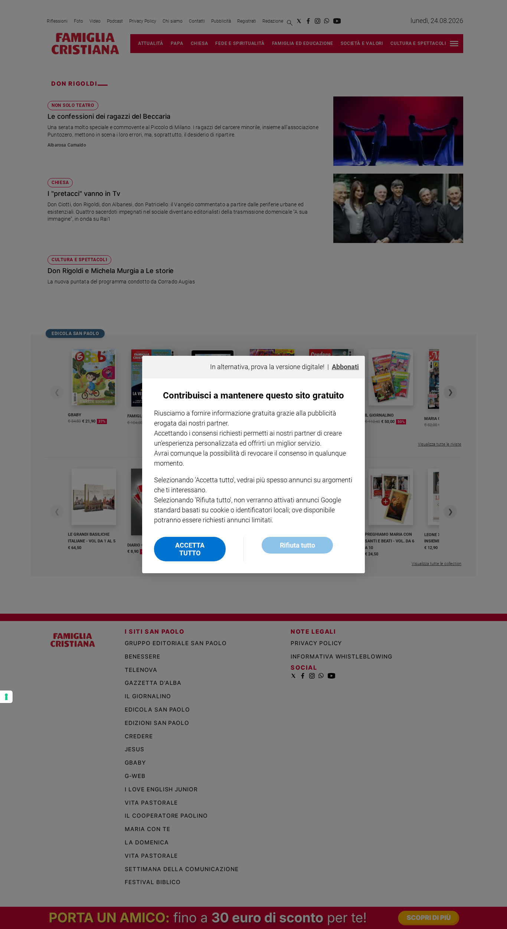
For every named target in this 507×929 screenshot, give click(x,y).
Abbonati (345, 367)
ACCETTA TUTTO (190, 549)
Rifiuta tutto (297, 545)
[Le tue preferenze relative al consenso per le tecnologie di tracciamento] (6, 696)
